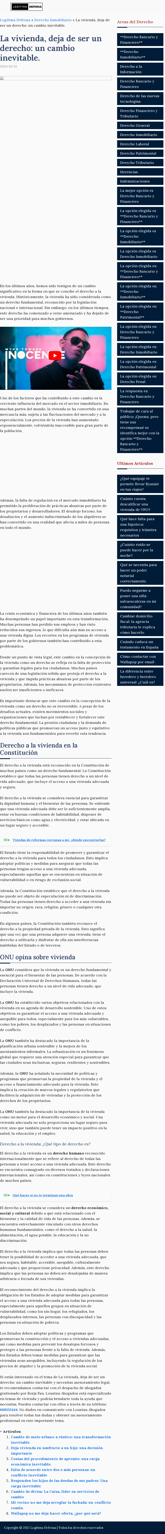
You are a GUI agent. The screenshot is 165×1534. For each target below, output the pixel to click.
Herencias (129, 172)
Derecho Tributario (137, 162)
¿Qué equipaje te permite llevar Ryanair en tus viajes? (139, 484)
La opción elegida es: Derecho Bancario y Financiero (138, 332)
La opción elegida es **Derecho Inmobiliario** (138, 236)
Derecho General (135, 125)
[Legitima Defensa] (26, 6)
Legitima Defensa (15, 20)
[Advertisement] (55, 174)
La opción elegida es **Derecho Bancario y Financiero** (139, 216)
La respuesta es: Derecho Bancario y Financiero (137, 396)
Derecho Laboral (134, 144)
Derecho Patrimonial (138, 153)
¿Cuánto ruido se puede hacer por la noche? (136, 550)
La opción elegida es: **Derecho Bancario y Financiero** (139, 271)
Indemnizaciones (135, 181)
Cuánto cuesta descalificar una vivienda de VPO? (135, 504)
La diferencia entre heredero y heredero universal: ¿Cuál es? (138, 676)
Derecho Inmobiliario (53, 20)
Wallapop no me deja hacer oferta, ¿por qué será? (56, 1513)
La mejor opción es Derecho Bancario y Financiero (137, 196)
